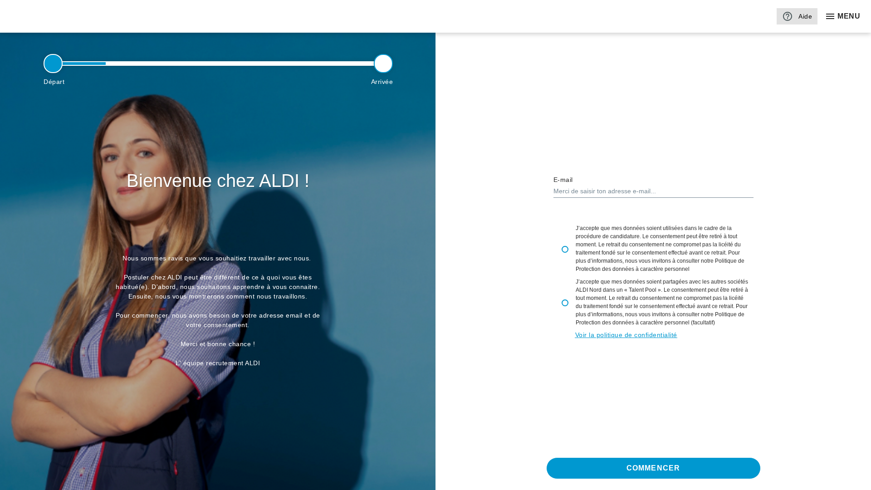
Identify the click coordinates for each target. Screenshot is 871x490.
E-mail (563, 179)
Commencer (653, 468)
